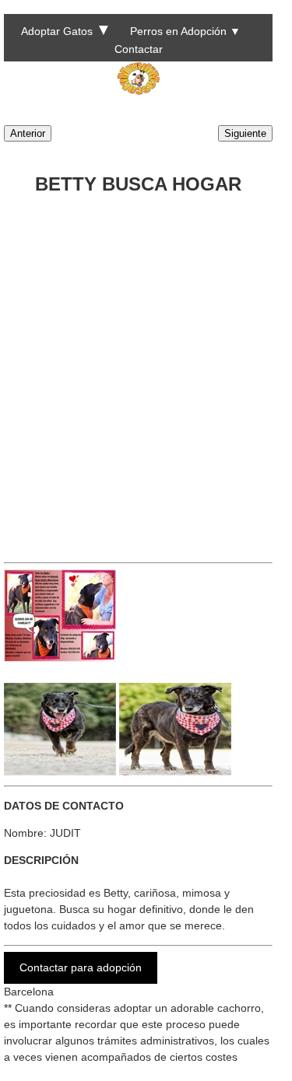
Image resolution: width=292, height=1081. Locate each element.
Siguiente (245, 133)
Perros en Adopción (178, 31)
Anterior (27, 133)
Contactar (138, 49)
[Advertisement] (146, 373)
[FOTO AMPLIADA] (60, 658)
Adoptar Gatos (57, 31)
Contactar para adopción (80, 967)
